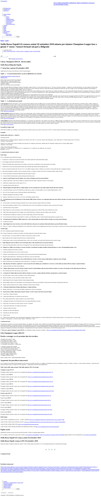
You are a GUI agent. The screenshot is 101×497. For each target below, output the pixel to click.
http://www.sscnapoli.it (9, 111)
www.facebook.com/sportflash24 (32, 434)
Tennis (4, 30)
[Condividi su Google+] (52, 450)
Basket (4, 27)
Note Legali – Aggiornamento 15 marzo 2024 (13, 482)
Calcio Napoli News (10, 24)
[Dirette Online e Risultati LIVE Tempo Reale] (4, 1)
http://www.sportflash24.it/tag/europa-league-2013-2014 (40, 414)
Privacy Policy (3, 492)
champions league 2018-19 (17, 58)
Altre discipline (6, 31)
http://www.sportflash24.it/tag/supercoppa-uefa (28, 424)
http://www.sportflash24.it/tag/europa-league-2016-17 (39, 400)
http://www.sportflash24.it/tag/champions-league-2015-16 (40, 381)
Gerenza (5, 481)
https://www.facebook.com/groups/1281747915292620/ (52, 434)
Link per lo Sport (7, 486)
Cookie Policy (10, 492)
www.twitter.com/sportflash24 (89, 434)
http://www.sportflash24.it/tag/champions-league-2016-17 (40, 376)
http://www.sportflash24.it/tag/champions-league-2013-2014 (41, 391)
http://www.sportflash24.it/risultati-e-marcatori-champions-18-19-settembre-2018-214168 (66, 330)
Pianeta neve (9, 34)
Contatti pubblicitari (7, 485)
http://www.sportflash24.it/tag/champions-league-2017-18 (40, 372)
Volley (4, 29)
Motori (4, 26)
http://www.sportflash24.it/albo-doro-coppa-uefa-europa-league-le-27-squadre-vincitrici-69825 (44, 422)
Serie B (7, 18)
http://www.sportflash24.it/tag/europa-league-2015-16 (39, 405)
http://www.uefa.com (8, 124)
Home (2, 40)
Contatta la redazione (7, 483)
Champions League (10, 20)
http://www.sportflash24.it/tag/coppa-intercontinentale (47, 426)
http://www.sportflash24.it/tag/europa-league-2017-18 (39, 395)
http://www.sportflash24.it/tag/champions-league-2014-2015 (41, 386)
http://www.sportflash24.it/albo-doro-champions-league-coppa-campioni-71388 (47, 419)
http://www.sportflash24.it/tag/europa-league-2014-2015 (40, 409)
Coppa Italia (8, 23)
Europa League (9, 21)
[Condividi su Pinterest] (55, 450)
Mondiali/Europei (10, 19)
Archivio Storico (7, 487)
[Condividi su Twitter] (49, 450)
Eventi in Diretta (6, 14)
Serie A (7, 16)
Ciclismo (5, 25)
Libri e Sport (9, 35)
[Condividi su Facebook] (46, 450)
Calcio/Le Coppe (19, 51)
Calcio (4, 15)
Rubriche (5, 32)
